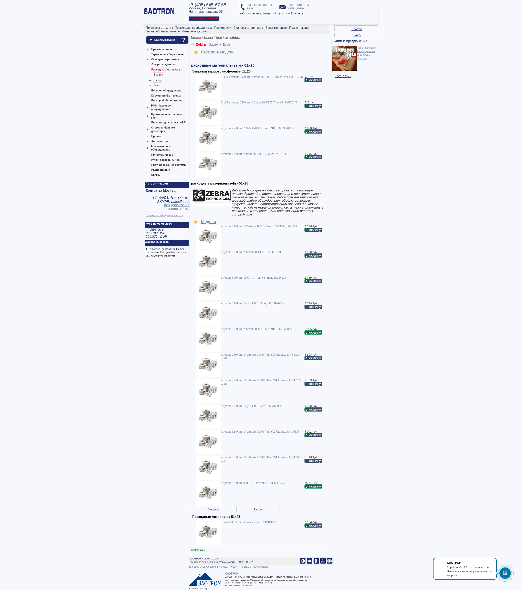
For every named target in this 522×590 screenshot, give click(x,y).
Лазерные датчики (163, 64)
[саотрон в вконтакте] (309, 563)
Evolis (157, 80)
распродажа (260, 566)
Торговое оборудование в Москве (208, 566)
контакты (246, 566)
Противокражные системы (168, 164)
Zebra (157, 85)
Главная (196, 37)
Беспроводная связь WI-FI (168, 122)
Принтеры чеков (162, 154)
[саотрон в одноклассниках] (316, 563)
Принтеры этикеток (164, 49)
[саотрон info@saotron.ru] (303, 563)
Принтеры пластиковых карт (166, 116)
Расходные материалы (166, 69)
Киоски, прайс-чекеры (166, 95)
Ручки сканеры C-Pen (165, 159)
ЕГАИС (155, 174)
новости (234, 566)
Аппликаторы (160, 141)
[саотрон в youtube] (323, 563)
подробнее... (232, 37)
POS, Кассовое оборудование (161, 107)
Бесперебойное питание (167, 100)
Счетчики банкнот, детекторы (163, 129)
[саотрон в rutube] (330, 563)
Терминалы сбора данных (168, 54)
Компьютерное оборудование (161, 148)
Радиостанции (160, 169)
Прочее (156, 136)
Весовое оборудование (166, 90)
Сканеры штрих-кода (165, 59)
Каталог (208, 37)
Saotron (158, 74)
